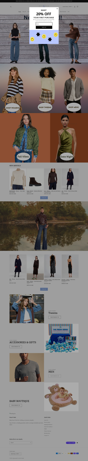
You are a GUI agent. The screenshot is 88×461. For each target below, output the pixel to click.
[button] (57, 8)
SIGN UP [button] (44, 27)
